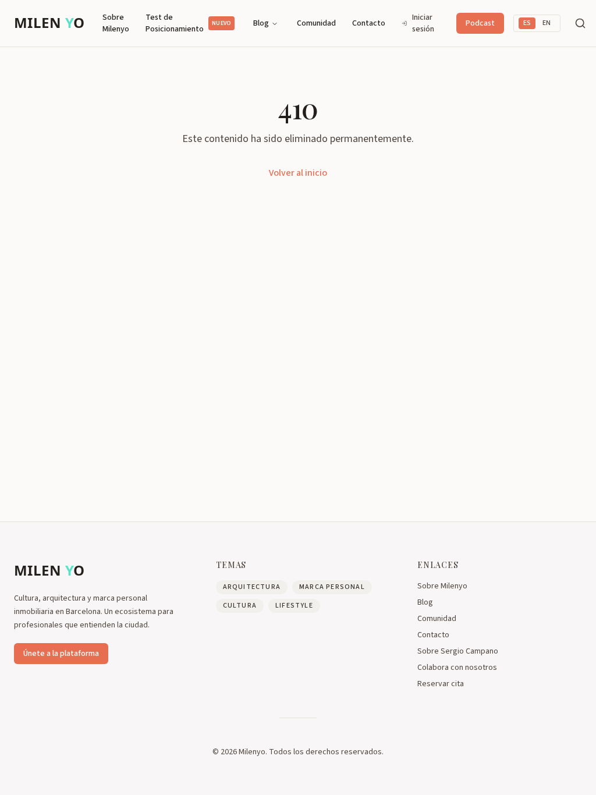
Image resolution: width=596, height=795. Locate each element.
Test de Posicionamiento (188, 23)
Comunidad (316, 23)
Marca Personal (332, 587)
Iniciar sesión (423, 23)
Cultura (240, 606)
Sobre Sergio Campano (457, 651)
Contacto (368, 23)
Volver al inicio (298, 172)
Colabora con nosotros (457, 667)
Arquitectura (252, 587)
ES (527, 23)
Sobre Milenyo (115, 23)
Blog (261, 23)
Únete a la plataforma (61, 653)
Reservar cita (440, 684)
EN (546, 23)
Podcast (480, 23)
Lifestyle (294, 606)
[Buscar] (580, 23)
